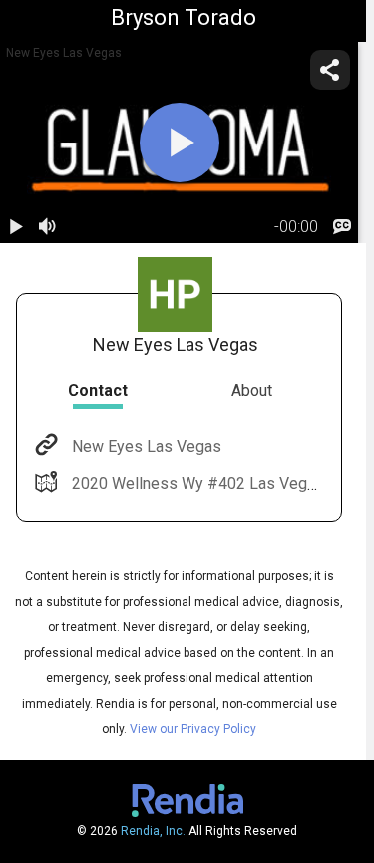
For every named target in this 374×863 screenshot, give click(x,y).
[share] (330, 70)
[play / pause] (16, 227)
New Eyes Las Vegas (146, 446)
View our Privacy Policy (193, 729)
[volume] (48, 227)
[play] (179, 142)
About (251, 390)
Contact (98, 390)
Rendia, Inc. (153, 831)
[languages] (342, 227)
